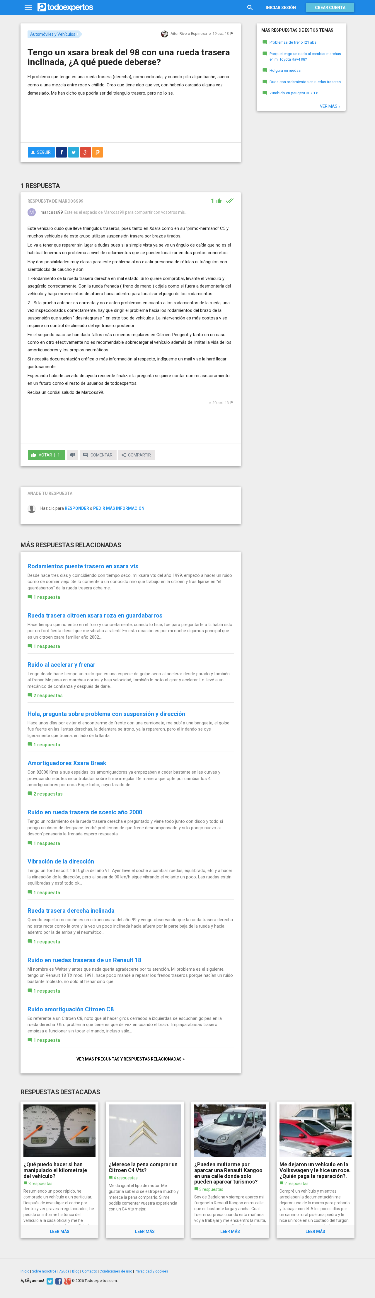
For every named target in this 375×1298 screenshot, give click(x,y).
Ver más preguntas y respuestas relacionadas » (130, 1059)
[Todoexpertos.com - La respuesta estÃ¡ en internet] (65, 7)
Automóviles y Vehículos (52, 34)
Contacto (89, 1271)
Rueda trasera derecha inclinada (71, 910)
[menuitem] (61, 152)
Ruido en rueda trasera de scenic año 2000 (85, 812)
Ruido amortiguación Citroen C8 (71, 1009)
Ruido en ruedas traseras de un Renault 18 (84, 960)
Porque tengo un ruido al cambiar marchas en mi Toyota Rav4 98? (305, 56)
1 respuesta (46, 597)
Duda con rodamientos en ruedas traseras (305, 82)
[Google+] (67, 1280)
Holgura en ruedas (285, 70)
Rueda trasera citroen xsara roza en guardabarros (95, 615)
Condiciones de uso (116, 1271)
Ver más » (330, 106)
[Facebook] (58, 1280)
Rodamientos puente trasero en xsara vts (83, 566)
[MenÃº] (28, 7)
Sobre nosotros (44, 1271)
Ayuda (64, 1271)
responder (77, 508)
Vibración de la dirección (61, 861)
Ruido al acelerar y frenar (62, 664)
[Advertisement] (130, 122)
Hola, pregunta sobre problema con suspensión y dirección (106, 713)
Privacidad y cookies (151, 1271)
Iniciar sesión (281, 7)
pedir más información (118, 508)
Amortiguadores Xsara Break (67, 763)
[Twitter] (49, 1280)
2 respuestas (48, 695)
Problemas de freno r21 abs (293, 42)
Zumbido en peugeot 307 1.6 (294, 93)
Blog (75, 1271)
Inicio (25, 1271)
